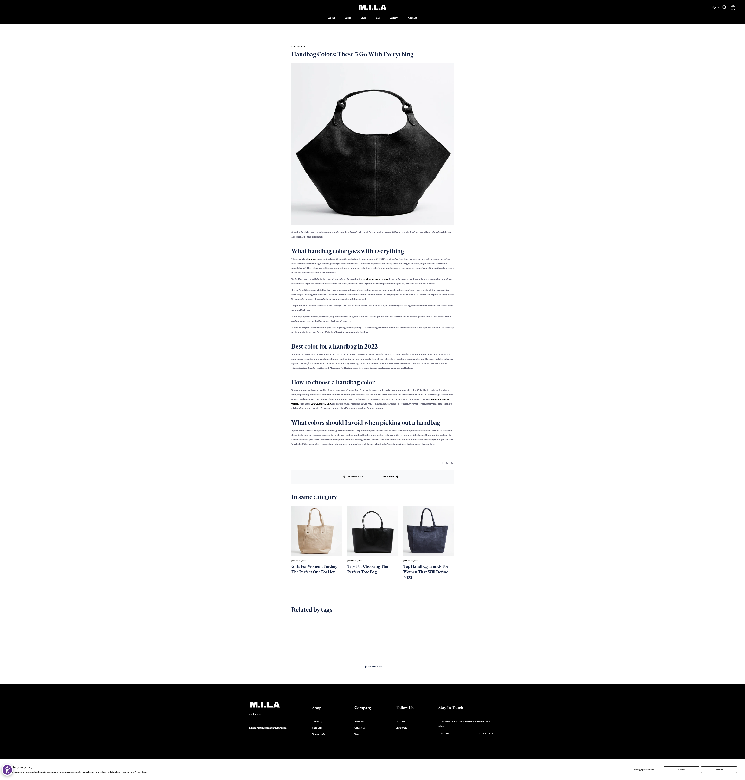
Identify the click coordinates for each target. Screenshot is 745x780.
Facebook (401, 721)
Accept (681, 769)
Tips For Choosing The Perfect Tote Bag (367, 569)
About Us (359, 721)
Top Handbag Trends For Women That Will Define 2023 (425, 572)
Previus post (355, 476)
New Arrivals (318, 734)
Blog (356, 734)
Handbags (317, 721)
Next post (388, 476)
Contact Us (359, 727)
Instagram (401, 727)
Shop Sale (317, 727)
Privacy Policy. (141, 772)
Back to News (375, 666)
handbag (311, 259)
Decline (719, 769)
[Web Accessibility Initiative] (7, 770)
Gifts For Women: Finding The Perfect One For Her (314, 569)
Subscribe (487, 733)
